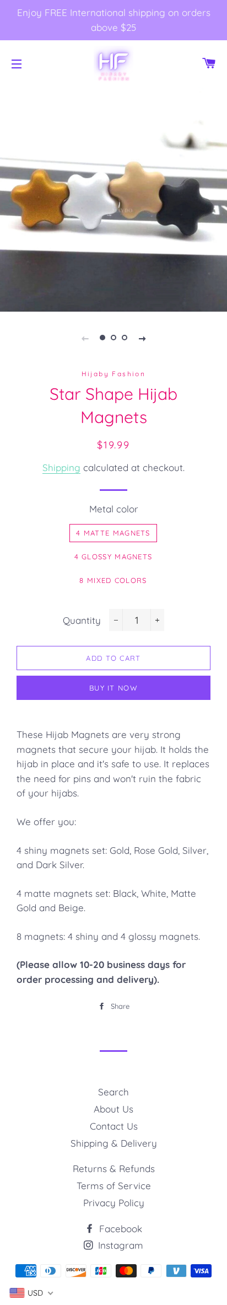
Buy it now (113, 687)
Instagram (119, 1245)
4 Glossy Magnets (113, 556)
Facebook (119, 1228)
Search (113, 1092)
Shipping (61, 467)
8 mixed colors (113, 580)
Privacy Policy (113, 1202)
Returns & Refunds (114, 1168)
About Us (113, 1109)
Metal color (113, 509)
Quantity (82, 620)
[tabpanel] (113, 198)
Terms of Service (114, 1185)
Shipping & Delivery (114, 1143)
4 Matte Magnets (113, 532)
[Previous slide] (85, 337)
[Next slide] (142, 337)
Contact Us (114, 1126)
